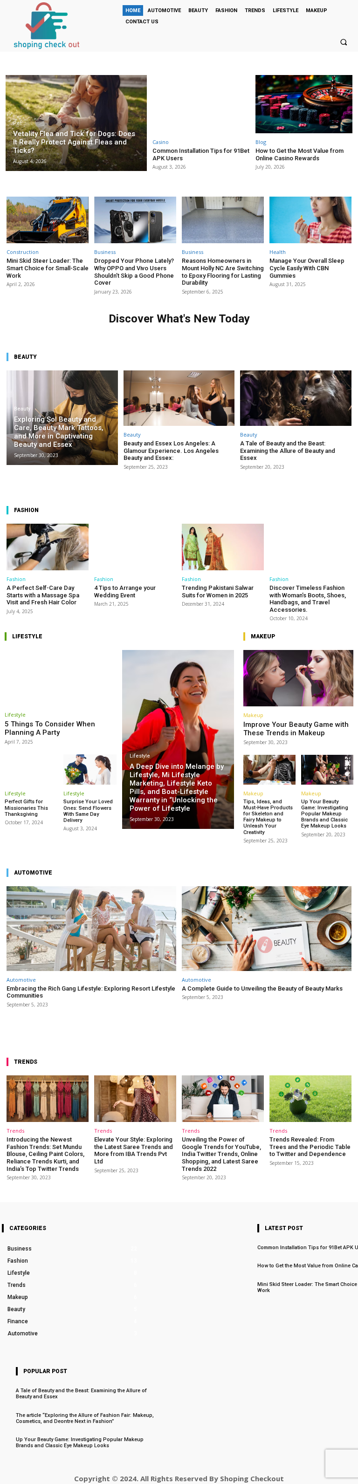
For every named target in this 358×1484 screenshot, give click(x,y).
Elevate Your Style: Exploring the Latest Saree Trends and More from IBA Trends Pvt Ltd (133, 1150)
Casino (160, 141)
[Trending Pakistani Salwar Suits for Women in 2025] (223, 547)
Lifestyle (15, 714)
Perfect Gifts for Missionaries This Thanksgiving (26, 808)
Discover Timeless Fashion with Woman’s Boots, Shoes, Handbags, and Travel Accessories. (307, 598)
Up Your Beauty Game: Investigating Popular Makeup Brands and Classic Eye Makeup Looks (324, 814)
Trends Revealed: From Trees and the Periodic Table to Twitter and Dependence (310, 1146)
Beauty (22, 409)
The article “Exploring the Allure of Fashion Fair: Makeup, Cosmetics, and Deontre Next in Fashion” (85, 1418)
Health (277, 251)
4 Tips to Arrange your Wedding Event (125, 591)
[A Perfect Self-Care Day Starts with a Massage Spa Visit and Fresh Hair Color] (48, 547)
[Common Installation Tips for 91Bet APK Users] (201, 104)
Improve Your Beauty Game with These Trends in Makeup (296, 728)
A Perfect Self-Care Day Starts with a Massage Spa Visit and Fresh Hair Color (43, 595)
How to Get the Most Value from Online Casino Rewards (299, 154)
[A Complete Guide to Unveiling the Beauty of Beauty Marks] (266, 928)
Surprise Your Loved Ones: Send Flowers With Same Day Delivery (88, 811)
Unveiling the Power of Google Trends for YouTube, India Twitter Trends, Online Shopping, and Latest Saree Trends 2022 (221, 1154)
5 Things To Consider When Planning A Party (50, 728)
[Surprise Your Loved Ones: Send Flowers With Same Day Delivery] (90, 769)
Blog (260, 141)
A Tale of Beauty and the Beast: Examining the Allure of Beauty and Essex (287, 450)
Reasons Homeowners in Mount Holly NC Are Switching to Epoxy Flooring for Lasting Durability (223, 271)
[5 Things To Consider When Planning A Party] (61, 678)
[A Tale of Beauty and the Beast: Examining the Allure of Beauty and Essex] (295, 398)
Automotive (21, 979)
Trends (15, 1130)
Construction (23, 251)
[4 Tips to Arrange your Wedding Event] (135, 547)
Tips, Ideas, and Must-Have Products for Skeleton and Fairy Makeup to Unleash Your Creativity (268, 817)
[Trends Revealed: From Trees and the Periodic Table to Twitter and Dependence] (310, 1098)
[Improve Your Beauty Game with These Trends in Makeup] (298, 678)
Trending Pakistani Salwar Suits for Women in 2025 (218, 591)
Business (105, 251)
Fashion (16, 578)
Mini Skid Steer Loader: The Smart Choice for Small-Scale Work (48, 268)
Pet (17, 123)
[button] (343, 42)
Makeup (253, 715)
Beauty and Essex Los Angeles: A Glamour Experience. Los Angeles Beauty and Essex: (171, 450)
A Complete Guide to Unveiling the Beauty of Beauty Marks (262, 988)
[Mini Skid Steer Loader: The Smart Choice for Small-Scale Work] (48, 220)
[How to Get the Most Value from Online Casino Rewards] (304, 104)
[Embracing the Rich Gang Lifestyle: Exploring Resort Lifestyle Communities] (91, 928)
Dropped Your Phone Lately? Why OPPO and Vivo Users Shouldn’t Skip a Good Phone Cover (134, 271)
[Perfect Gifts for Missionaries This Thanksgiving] (31, 769)
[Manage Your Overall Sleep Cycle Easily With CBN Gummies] (310, 220)
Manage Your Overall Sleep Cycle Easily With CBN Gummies (306, 268)
